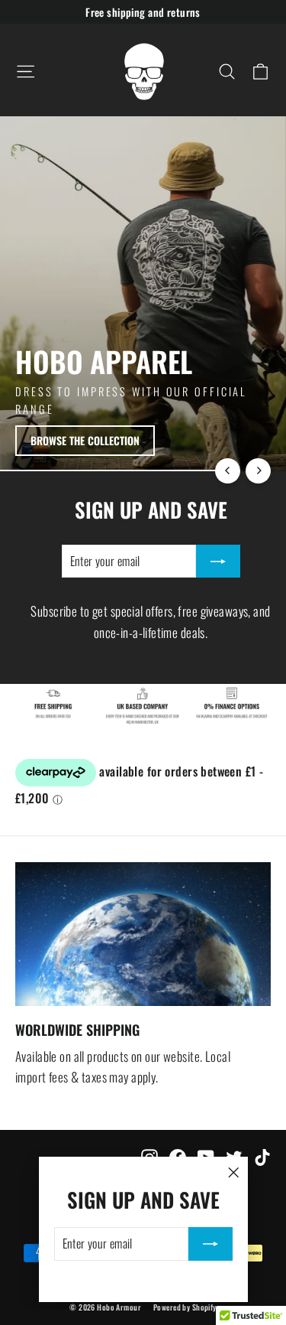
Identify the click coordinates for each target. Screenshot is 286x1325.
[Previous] (227, 470)
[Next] (258, 470)
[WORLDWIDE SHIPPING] (143, 934)
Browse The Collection (85, 440)
